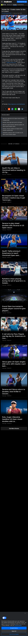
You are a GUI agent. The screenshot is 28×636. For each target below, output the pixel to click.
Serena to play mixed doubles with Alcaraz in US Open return (13, 225)
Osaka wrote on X (11, 62)
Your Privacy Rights (14, 634)
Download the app (21, 1)
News (15, 4)
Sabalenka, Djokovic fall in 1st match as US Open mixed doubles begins (13, 133)
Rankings (20, 4)
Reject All (14, 631)
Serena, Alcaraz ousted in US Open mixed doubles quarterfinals (12, 129)
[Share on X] (6, 109)
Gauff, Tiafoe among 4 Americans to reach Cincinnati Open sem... (11, 253)
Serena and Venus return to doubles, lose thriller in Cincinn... (13, 391)
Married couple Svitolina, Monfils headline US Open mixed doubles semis (13, 125)
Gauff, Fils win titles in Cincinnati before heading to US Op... (13, 170)
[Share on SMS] (22, 109)
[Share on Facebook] (12, 109)
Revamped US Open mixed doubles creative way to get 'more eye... (13, 198)
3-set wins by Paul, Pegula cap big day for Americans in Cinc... (13, 336)
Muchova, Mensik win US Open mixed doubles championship (13, 119)
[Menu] (1, 1)
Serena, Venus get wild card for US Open (12, 122)
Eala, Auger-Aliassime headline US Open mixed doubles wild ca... (12, 419)
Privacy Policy (18, 625)
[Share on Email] (19, 109)
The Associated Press (6, 13)
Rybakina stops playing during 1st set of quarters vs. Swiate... (14, 281)
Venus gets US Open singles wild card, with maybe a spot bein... (14, 364)
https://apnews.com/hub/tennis (16, 104)
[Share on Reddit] (9, 109)
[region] (14, 624)
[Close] (25, 613)
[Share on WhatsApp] (16, 109)
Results (10, 4)
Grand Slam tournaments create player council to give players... (13, 308)
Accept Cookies (14, 628)
